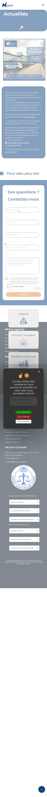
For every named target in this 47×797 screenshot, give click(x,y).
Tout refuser (23, 417)
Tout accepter (23, 412)
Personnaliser (23, 421)
